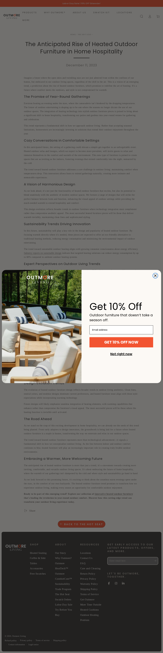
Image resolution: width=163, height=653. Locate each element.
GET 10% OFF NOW (121, 342)
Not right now (121, 354)
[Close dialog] (155, 275)
